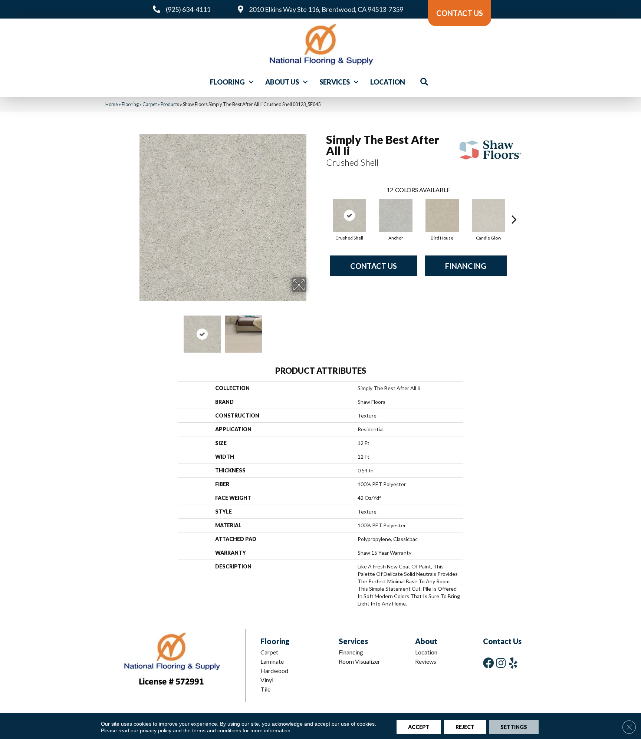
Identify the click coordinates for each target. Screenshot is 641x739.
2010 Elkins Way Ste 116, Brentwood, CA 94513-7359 (326, 9)
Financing (465, 265)
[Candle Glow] (488, 215)
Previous (134, 330)
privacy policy (155, 730)
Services (334, 82)
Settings (513, 727)
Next (311, 330)
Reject (465, 727)
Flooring (227, 82)
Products (170, 104)
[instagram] (501, 663)
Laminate (272, 661)
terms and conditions (216, 730)
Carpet (149, 104)
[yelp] (513, 663)
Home (111, 104)
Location (387, 82)
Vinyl (266, 679)
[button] (251, 81)
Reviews (425, 661)
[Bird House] (442, 215)
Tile (265, 689)
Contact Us (373, 265)
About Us (282, 82)
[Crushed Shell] (349, 215)
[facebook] (488, 663)
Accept (419, 727)
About (426, 641)
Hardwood (274, 670)
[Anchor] (395, 215)
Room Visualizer (359, 661)
